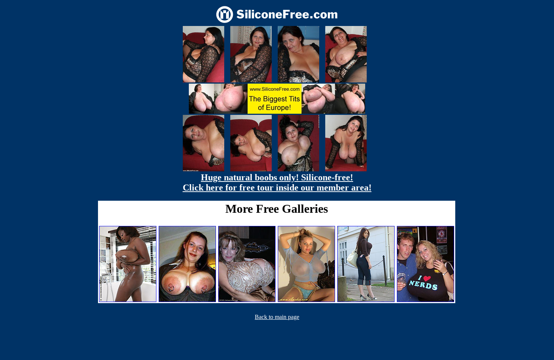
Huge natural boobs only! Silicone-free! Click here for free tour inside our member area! (277, 182)
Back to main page (277, 317)
